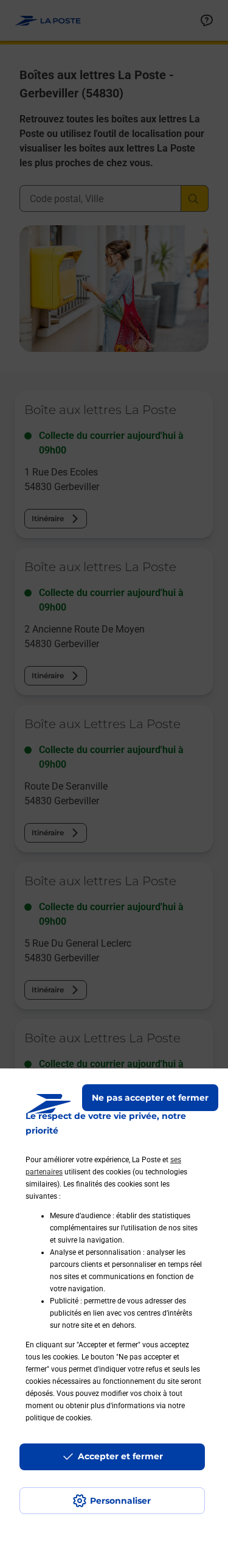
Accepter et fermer (120, 1456)
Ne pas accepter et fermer (150, 1097)
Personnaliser (120, 1500)
